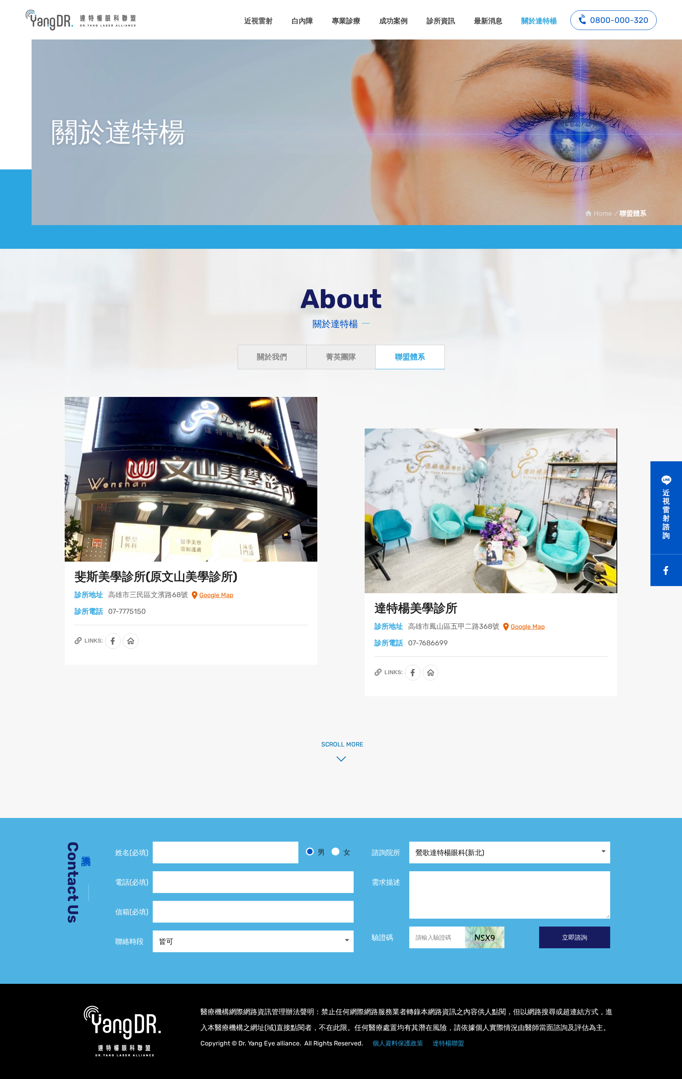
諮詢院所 (386, 852)
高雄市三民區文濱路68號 (148, 594)
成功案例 (393, 21)
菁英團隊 (341, 356)
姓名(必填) (131, 852)
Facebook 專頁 (113, 641)
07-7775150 (127, 611)
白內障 (302, 21)
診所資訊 (441, 21)
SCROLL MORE (341, 744)
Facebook (666, 570)
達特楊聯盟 (448, 1043)
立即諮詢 (574, 937)
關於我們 (272, 356)
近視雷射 (258, 21)
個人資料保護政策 (398, 1043)
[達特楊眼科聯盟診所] (122, 1031)
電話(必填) (131, 882)
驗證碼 (382, 937)
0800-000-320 (619, 20)
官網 (131, 641)
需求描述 (386, 882)
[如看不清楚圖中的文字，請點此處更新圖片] (484, 937)
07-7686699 (428, 643)
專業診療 (346, 21)
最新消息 (488, 21)
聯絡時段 (129, 941)
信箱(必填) (131, 912)
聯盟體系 (80, 19)
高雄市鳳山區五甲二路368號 (453, 626)
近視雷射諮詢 (666, 514)
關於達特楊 (539, 21)
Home (603, 213)
